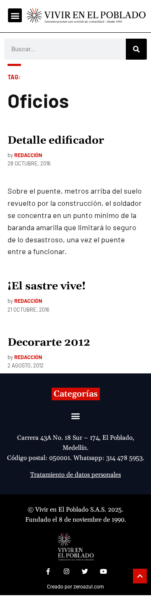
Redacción (28, 155)
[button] (15, 15)
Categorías (76, 394)
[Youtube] (103, 571)
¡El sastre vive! (47, 286)
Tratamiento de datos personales (75, 475)
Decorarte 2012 (49, 342)
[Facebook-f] (48, 571)
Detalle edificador (56, 140)
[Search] (136, 49)
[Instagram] (66, 571)
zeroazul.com (88, 587)
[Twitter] (84, 571)
